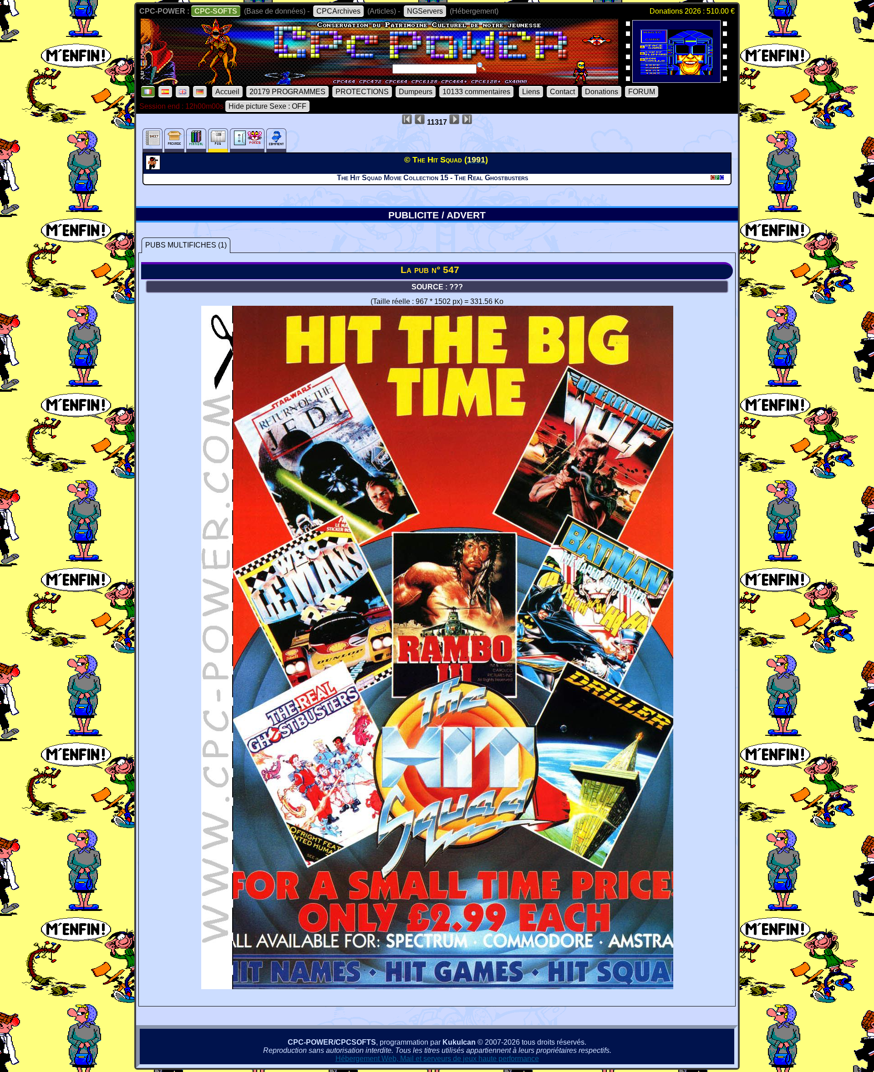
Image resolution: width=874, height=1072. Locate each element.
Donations (601, 92)
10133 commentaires (476, 92)
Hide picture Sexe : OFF (267, 106)
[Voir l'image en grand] (437, 987)
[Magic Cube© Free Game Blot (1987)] (676, 80)
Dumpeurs (415, 92)
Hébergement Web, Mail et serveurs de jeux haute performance (437, 1058)
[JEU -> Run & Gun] (154, 167)
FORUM (641, 92)
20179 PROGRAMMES (287, 92)
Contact (562, 92)
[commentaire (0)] (276, 140)
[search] (481, 66)
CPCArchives (338, 11)
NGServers (425, 11)
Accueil (227, 92)
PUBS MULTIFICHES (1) (186, 245)
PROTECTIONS (362, 92)
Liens (531, 92)
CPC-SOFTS (215, 11)
